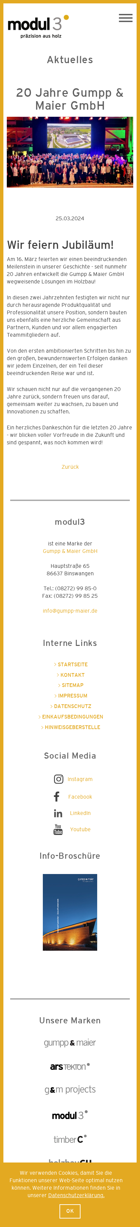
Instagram (80, 779)
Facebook (80, 797)
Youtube (80, 829)
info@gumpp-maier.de (70, 611)
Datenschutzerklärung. (76, 1195)
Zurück (70, 467)
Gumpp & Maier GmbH (70, 551)
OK (70, 1211)
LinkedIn (80, 813)
